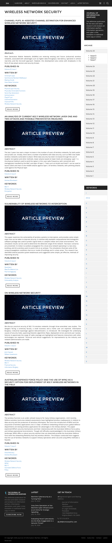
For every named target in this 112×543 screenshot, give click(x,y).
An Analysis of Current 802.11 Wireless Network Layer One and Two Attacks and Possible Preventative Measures (41, 117)
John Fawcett (9, 352)
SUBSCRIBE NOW (14, 514)
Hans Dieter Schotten (11, 82)
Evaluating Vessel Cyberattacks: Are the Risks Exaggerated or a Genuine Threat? (42, 521)
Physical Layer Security (12, 89)
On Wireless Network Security (22, 293)
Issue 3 (93, 56)
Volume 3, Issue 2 (10, 261)
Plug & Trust (8, 97)
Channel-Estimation (11, 99)
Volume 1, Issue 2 (10, 346)
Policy (6, 470)
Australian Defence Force (13, 468)
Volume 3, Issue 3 (10, 174)
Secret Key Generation (12, 93)
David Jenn (8, 267)
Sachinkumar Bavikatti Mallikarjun (16, 78)
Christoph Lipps (10, 76)
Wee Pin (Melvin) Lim (11, 269)
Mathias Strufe (9, 80)
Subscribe (18, 3)
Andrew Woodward (11, 180)
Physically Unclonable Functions (15, 91)
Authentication (9, 95)
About (27, 3)
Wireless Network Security (13, 104)
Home (83, 538)
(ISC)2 (88, 198)
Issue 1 (93, 60)
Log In (72, 3)
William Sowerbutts (11, 354)
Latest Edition (83, 3)
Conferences (53, 3)
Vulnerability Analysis (11, 280)
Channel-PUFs (9, 102)
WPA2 (6, 463)
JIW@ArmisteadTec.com (68, 522)
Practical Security (10, 365)
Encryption (8, 191)
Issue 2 (93, 58)
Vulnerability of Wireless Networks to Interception (36, 204)
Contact (64, 3)
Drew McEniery (9, 453)
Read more (12, 109)
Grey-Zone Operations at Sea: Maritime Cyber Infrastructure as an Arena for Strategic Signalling (42, 508)
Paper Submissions (39, 3)
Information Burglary (11, 367)
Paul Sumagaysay (10, 272)
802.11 (7, 187)
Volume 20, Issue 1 (11, 69)
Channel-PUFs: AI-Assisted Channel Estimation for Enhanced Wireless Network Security (40, 21)
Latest (105, 538)
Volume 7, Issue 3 (10, 446)
